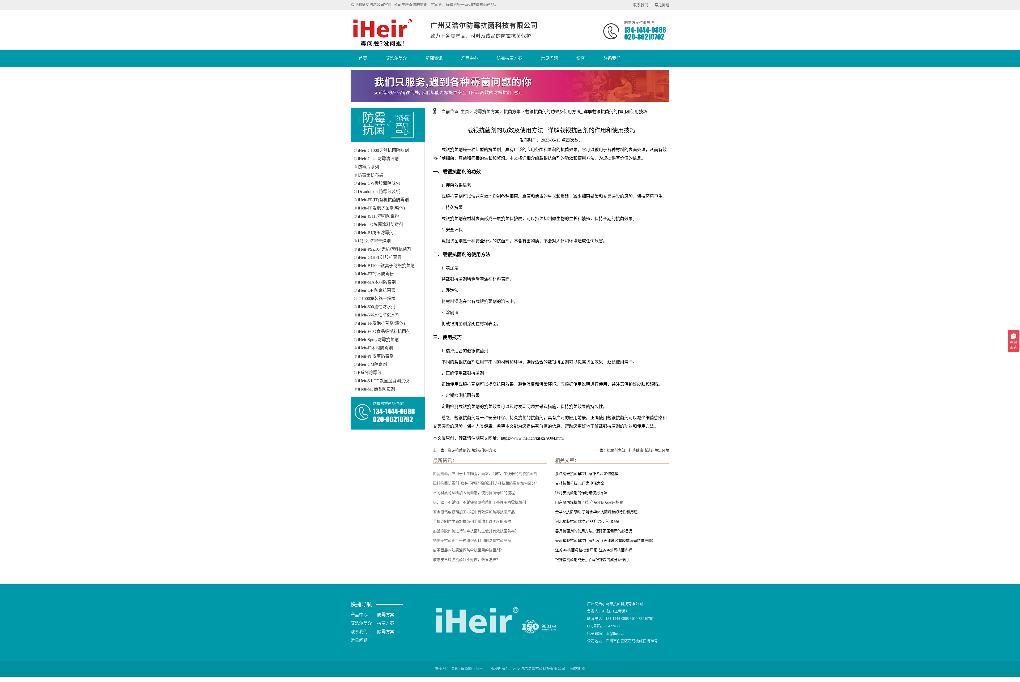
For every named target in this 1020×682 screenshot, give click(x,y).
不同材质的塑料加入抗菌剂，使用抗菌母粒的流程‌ (474, 493)
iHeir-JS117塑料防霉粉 (378, 216)
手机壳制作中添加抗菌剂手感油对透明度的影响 (472, 522)
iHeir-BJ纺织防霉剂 (375, 232)
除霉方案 (385, 631)
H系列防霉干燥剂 (374, 241)
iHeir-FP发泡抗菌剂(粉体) (381, 208)
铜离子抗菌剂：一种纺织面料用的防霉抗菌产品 (472, 541)
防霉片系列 (368, 167)
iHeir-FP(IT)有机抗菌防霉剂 (383, 200)
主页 (465, 111)
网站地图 (577, 669)
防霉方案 (385, 614)
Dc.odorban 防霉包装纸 (379, 191)
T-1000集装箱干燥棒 (377, 298)
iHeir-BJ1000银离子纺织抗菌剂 (386, 265)
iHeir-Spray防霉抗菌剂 (378, 339)
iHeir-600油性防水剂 (376, 306)
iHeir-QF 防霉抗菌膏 (377, 290)
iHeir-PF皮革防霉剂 (376, 356)
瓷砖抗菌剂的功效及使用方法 (472, 450)
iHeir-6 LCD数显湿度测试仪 (383, 381)
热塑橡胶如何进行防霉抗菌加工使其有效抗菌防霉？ (475, 531)
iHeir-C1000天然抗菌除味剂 (383, 150)
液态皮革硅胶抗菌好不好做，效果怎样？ (466, 560)
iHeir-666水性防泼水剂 (379, 315)
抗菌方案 (512, 111)
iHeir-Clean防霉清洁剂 (378, 158)
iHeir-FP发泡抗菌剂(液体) (381, 323)
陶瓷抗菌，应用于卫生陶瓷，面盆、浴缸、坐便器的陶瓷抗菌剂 (485, 474)
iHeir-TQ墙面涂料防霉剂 (380, 224)
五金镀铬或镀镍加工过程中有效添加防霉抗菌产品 (474, 512)
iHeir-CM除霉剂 (372, 364)
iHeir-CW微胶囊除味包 (379, 183)
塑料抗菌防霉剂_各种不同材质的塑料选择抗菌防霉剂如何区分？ (486, 483)
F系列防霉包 (369, 372)
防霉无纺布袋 (370, 175)
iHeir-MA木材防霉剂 (377, 282)
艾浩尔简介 (361, 623)
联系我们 (640, 5)
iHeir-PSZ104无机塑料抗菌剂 (384, 249)
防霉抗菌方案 (486, 111)
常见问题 (661, 5)
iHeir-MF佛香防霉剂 (376, 389)
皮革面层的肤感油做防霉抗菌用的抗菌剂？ (468, 550)
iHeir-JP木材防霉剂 (375, 348)
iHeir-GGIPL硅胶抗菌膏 (380, 257)
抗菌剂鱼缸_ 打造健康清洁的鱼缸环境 (638, 450)
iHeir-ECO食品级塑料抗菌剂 (384, 331)
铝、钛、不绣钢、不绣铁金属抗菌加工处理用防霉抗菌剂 (479, 502)
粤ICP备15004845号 (467, 669)
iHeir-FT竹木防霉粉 (376, 274)
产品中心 (359, 614)
